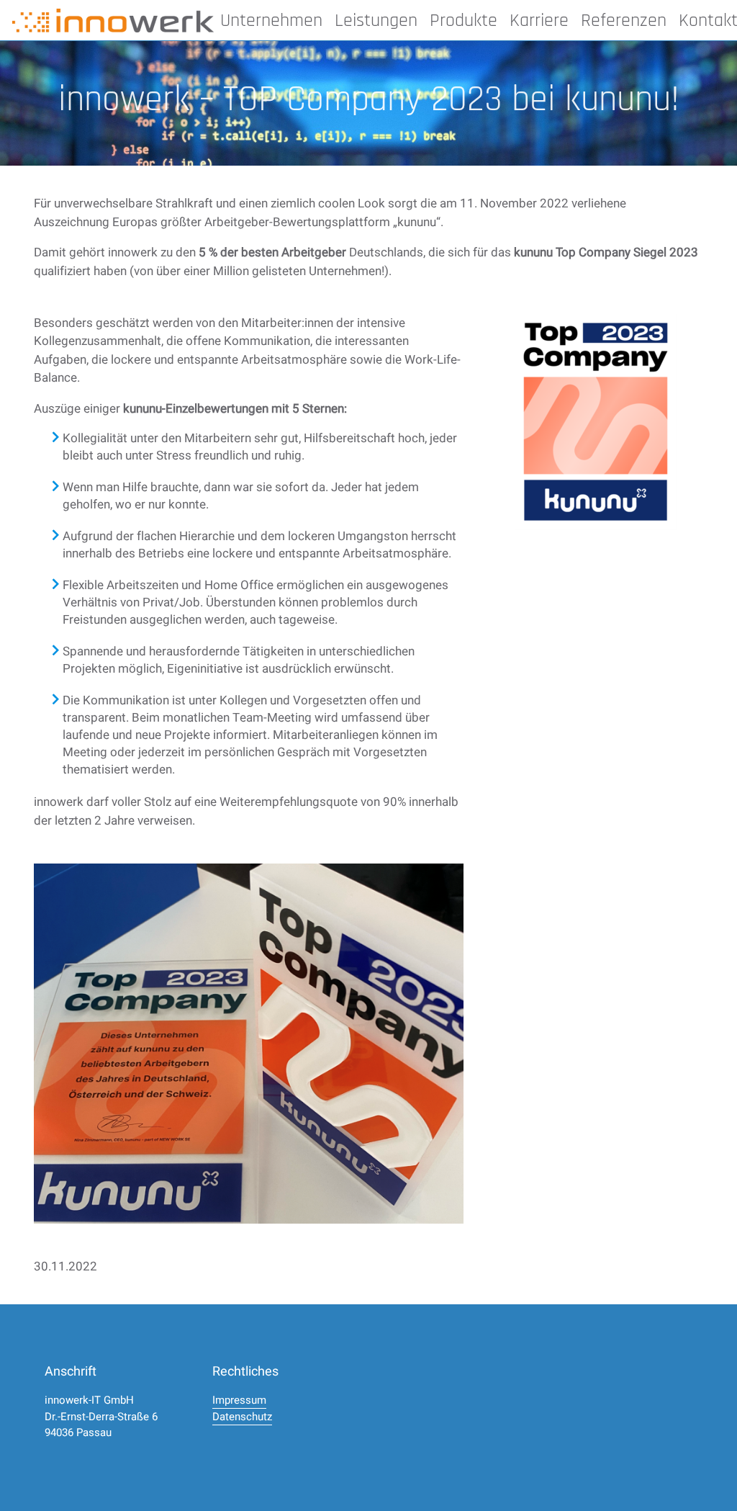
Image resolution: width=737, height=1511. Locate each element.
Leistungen (376, 20)
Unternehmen (271, 20)
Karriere (539, 20)
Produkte (463, 20)
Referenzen (623, 20)
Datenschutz (242, 1417)
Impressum (239, 1400)
